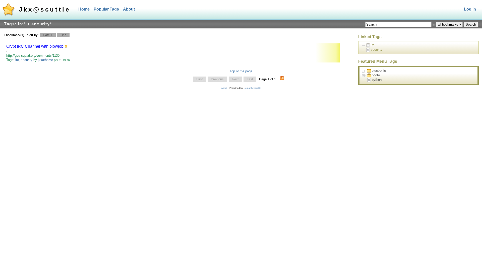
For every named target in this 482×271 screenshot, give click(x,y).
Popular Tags (106, 9)
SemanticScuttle (252, 88)
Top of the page (241, 71)
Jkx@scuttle (44, 9)
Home (84, 9)
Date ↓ (47, 35)
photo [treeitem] (376, 75)
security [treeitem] (376, 49)
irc (17, 60)
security (26, 60)
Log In (470, 9)
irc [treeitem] (372, 45)
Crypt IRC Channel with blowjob (35, 46)
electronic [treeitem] (379, 71)
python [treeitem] (377, 80)
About (129, 9)
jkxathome (45, 60)
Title (63, 35)
